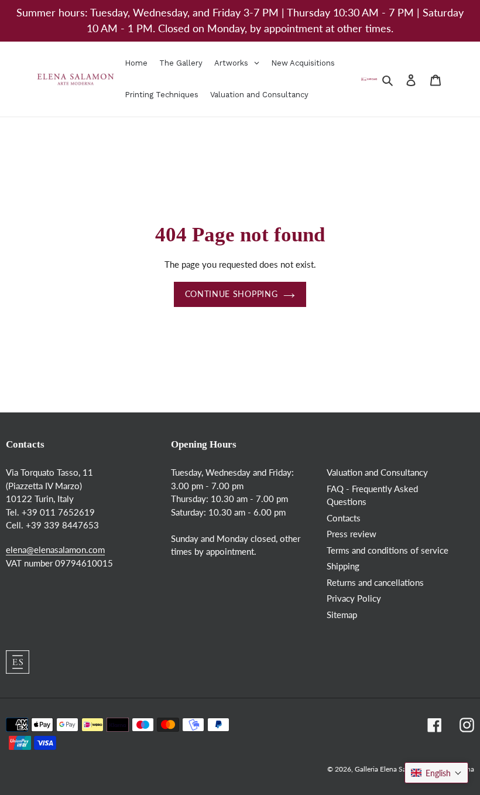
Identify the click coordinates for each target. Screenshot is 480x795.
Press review (351, 533)
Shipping (343, 566)
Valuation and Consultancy (377, 472)
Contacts (344, 518)
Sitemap (342, 614)
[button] (436, 773)
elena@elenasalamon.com (55, 549)
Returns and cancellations (375, 582)
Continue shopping (231, 294)
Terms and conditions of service (387, 550)
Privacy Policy (354, 598)
